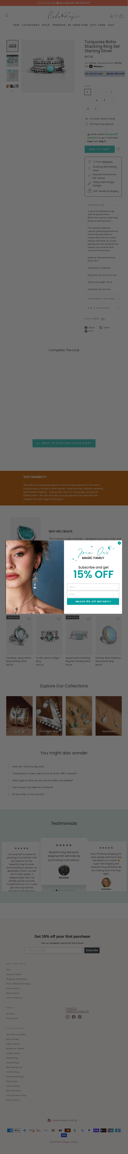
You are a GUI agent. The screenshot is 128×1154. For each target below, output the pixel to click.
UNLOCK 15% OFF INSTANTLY (93, 601)
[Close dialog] (119, 543)
